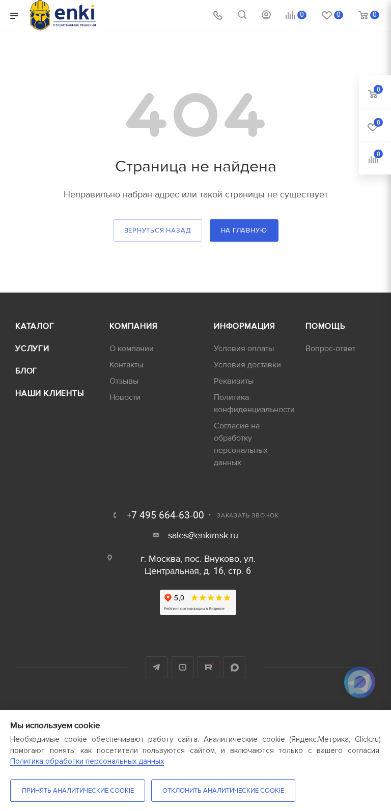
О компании (131, 348)
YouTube (182, 667)
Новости (125, 397)
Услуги (32, 348)
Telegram (156, 667)
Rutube (208, 667)
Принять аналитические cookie (78, 791)
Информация (244, 326)
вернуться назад (157, 230)
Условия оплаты (244, 348)
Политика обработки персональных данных (87, 761)
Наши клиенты (50, 393)
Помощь (325, 326)
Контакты (126, 365)
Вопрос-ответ (330, 348)
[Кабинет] (266, 16)
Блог (26, 371)
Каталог (34, 326)
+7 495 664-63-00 (165, 515)
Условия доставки (247, 365)
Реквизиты (234, 381)
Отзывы (123, 381)
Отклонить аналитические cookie (223, 791)
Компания (133, 326)
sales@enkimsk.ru (203, 535)
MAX (234, 667)
